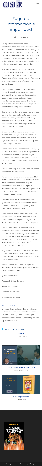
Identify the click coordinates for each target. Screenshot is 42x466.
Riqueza (21, 333)
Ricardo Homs (22, 37)
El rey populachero (21, 397)
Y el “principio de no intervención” (21, 367)
